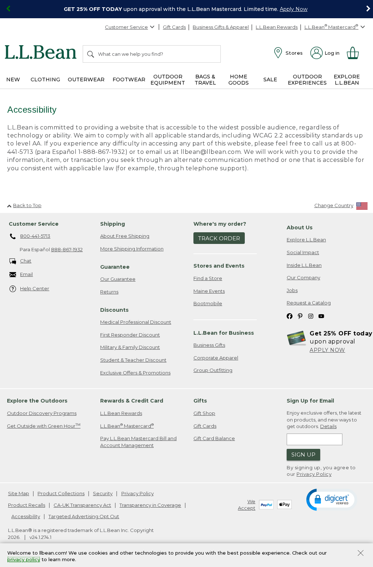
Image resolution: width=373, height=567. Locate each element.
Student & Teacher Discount (133, 360)
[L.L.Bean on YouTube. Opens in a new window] (321, 315)
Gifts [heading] (200, 400)
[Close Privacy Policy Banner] (361, 553)
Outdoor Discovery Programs (41, 413)
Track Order (219, 238)
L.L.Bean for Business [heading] (223, 333)
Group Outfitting (212, 370)
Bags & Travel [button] (205, 79)
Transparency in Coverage (150, 505)
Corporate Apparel (215, 358)
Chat (25, 261)
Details (328, 426)
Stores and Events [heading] (218, 266)
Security (103, 493)
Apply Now (293, 9)
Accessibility (25, 516)
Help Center (34, 288)
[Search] (91, 54)
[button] (332, 499)
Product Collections (61, 493)
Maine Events (209, 291)
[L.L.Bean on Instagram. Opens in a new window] (311, 315)
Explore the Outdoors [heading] (37, 400)
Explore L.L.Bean (306, 239)
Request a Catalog (309, 303)
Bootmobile (207, 303)
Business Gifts (209, 345)
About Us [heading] (300, 227)
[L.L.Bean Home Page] (42, 53)
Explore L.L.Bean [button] (347, 79)
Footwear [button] (129, 79)
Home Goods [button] (238, 79)
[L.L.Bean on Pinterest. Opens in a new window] (300, 315)
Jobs (292, 290)
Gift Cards (174, 27)
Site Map (18, 493)
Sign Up (303, 454)
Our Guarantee (118, 279)
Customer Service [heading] (34, 224)
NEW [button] (13, 79)
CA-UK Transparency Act (82, 505)
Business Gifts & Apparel (221, 27)
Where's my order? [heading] (219, 224)
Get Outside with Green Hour (44, 426)
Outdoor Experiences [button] (307, 79)
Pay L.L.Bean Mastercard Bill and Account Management (138, 441)
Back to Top (27, 205)
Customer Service (126, 27)
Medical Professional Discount (135, 322)
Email (26, 274)
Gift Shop (204, 413)
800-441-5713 (35, 236)
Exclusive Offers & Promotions (135, 373)
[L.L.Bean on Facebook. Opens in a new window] (289, 315)
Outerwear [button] (86, 79)
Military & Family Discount (130, 347)
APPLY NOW (327, 350)
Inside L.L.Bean (304, 265)
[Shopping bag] (356, 53)
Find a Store (207, 278)
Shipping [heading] (112, 224)
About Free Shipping (124, 236)
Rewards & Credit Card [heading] (131, 400)
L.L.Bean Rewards (277, 27)
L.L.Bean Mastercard (127, 426)
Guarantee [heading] (115, 267)
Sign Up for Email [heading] (310, 400)
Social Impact (303, 252)
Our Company (303, 277)
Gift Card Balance (214, 438)
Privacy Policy (314, 474)
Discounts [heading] (114, 310)
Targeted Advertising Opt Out (83, 516)
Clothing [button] (45, 79)
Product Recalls (26, 505)
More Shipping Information (132, 249)
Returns (109, 292)
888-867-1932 (67, 249)
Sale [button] (270, 79)
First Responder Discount (130, 335)
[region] (186, 9)
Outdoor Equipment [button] (167, 79)
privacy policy (23, 560)
